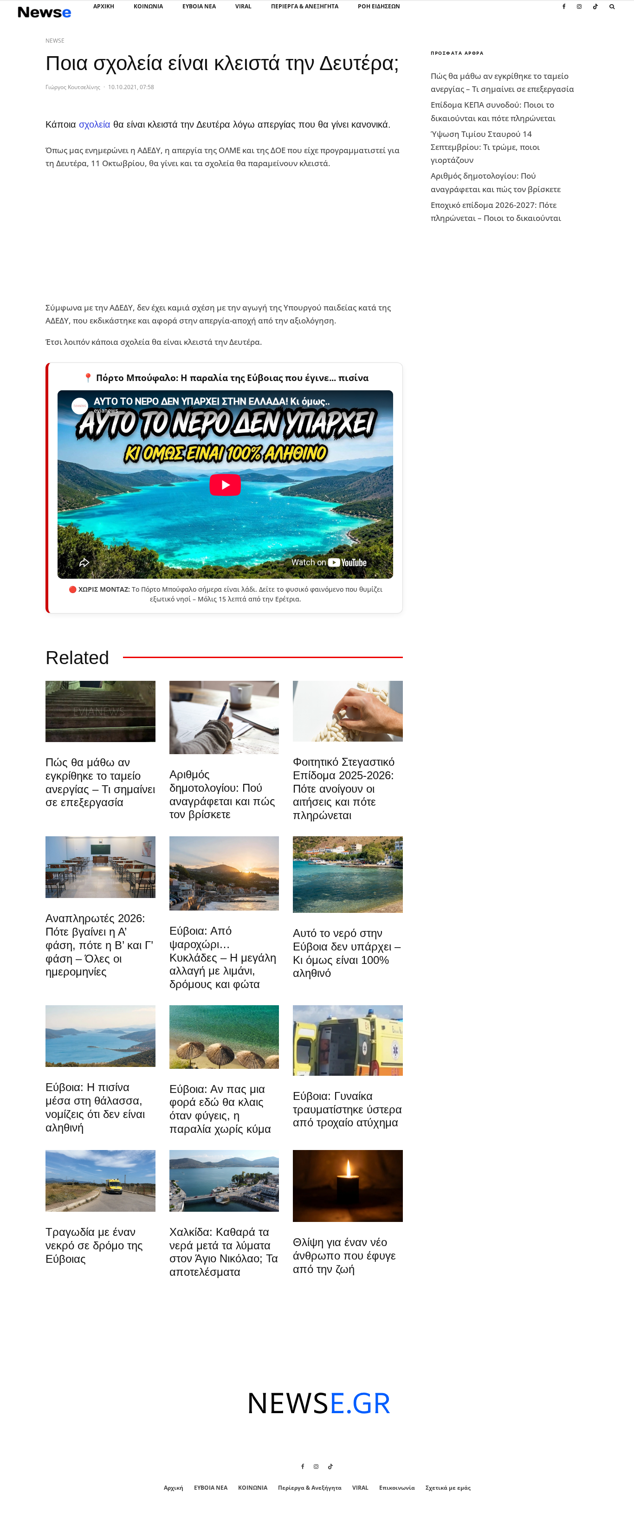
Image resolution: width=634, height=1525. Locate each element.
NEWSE (55, 41)
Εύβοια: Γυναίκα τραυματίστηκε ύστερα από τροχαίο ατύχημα (347, 1109)
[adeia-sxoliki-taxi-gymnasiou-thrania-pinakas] (100, 867)
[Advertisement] (115, 236)
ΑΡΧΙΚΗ (103, 6)
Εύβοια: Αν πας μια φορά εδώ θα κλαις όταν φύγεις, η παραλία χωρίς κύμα (220, 1109)
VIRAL (243, 6)
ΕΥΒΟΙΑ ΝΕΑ (199, 6)
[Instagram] (579, 11)
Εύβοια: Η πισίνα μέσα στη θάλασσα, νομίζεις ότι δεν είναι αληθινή (95, 1107)
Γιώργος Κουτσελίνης (72, 87)
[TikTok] (595, 11)
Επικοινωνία (397, 1488)
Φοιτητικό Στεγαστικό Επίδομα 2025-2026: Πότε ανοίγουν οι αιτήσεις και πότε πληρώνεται (344, 788)
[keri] (348, 1186)
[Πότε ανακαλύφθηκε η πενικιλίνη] (348, 711)
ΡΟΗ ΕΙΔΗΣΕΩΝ (379, 6)
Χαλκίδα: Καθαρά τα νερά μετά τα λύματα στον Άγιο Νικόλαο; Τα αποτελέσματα (223, 1252)
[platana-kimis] (224, 873)
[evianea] (100, 711)
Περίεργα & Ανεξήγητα (304, 6)
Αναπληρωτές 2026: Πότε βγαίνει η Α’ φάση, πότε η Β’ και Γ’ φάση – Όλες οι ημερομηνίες (99, 945)
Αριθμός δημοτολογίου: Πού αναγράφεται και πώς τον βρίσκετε (222, 794)
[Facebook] (564, 11)
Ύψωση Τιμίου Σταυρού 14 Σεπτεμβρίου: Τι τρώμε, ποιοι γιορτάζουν (485, 147)
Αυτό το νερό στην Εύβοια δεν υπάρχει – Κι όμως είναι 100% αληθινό (347, 953)
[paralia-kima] (348, 874)
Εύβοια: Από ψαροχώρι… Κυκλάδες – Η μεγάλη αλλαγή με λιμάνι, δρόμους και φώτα (222, 957)
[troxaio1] (100, 1181)
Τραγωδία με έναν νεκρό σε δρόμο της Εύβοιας (94, 1245)
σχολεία (94, 124)
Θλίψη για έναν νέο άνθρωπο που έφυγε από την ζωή (344, 1255)
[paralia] (100, 1036)
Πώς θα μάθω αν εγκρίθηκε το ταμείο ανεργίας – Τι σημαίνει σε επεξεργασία (100, 782)
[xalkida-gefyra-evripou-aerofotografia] (224, 1181)
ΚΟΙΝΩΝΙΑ (148, 6)
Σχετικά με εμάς (448, 1488)
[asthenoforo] (348, 1040)
